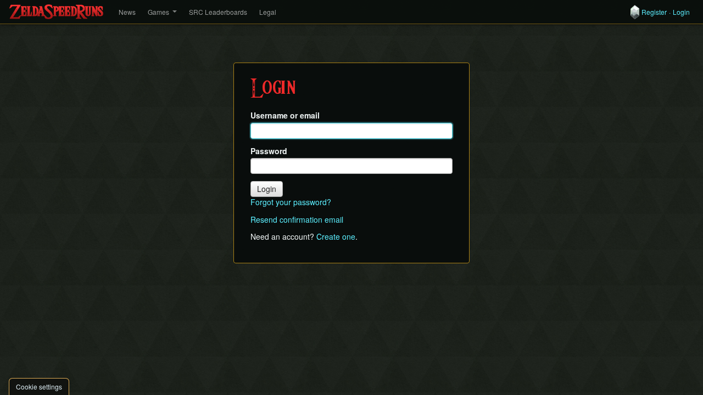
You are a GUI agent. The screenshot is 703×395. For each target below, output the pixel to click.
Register (654, 12)
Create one (335, 236)
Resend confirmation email (296, 219)
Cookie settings (39, 386)
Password (268, 151)
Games (158, 11)
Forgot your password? (290, 201)
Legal (267, 11)
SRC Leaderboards (218, 11)
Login (681, 12)
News (127, 11)
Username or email (285, 115)
